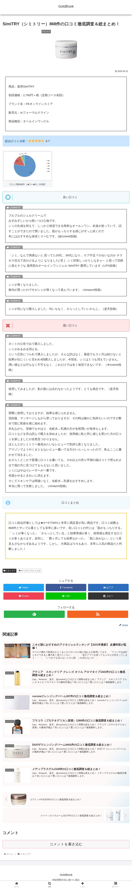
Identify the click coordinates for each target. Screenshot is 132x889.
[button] (122, 505)
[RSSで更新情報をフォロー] (97, 614)
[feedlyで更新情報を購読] (34, 614)
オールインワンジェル (30, 571)
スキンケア (10, 571)
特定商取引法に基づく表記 (66, 880)
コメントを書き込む (66, 844)
